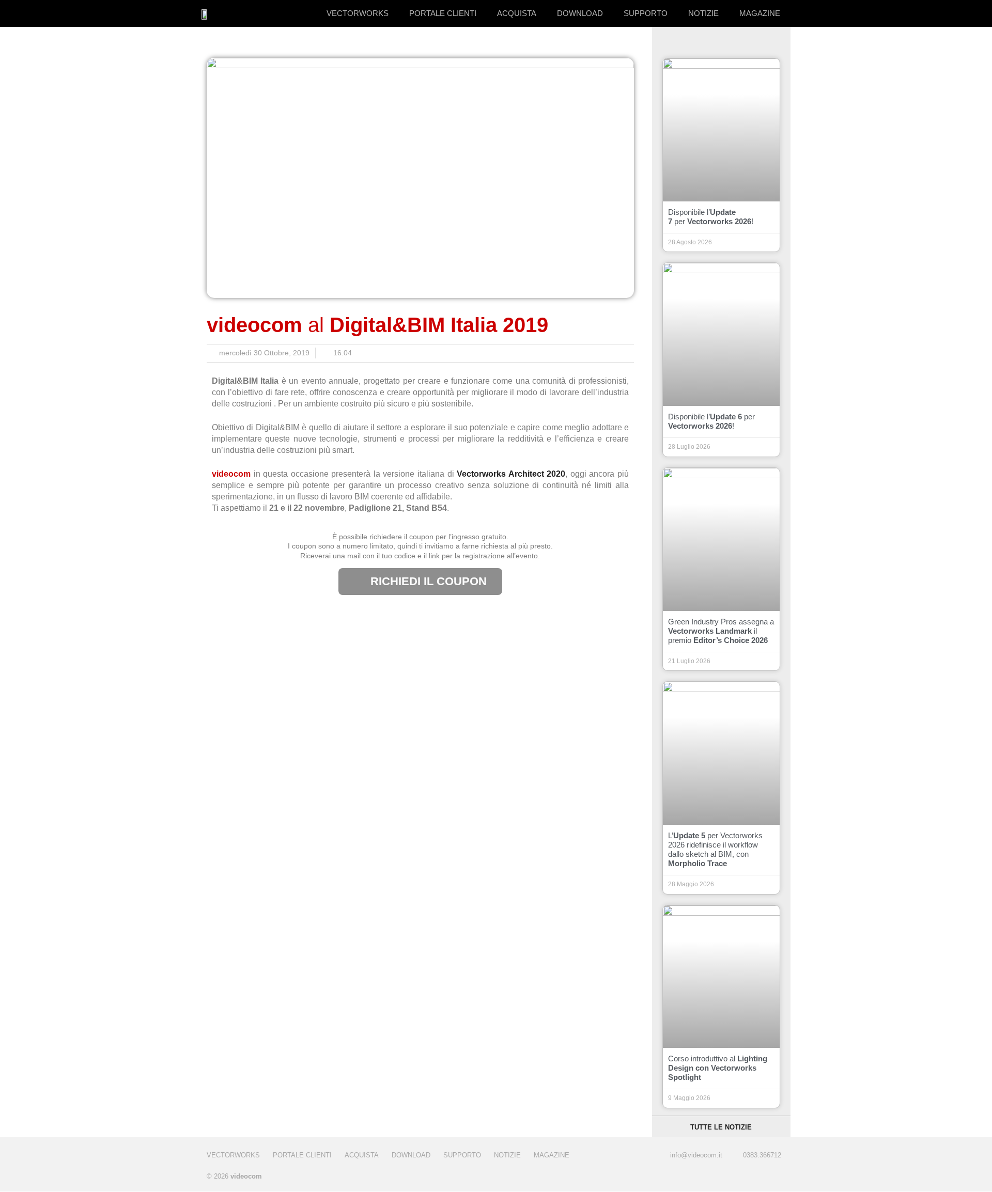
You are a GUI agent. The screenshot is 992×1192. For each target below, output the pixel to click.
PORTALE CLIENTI (442, 13)
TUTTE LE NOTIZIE (721, 1127)
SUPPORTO (646, 13)
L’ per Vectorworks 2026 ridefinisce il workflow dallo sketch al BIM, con (715, 849)
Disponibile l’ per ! (710, 217)
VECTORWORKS (358, 13)
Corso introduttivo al (717, 1067)
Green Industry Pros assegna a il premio (721, 631)
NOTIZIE (703, 13)
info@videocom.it (696, 1155)
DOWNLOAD (580, 13)
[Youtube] (776, 1177)
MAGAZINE (759, 13)
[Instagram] (756, 1177)
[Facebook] (735, 1177)
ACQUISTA (516, 13)
